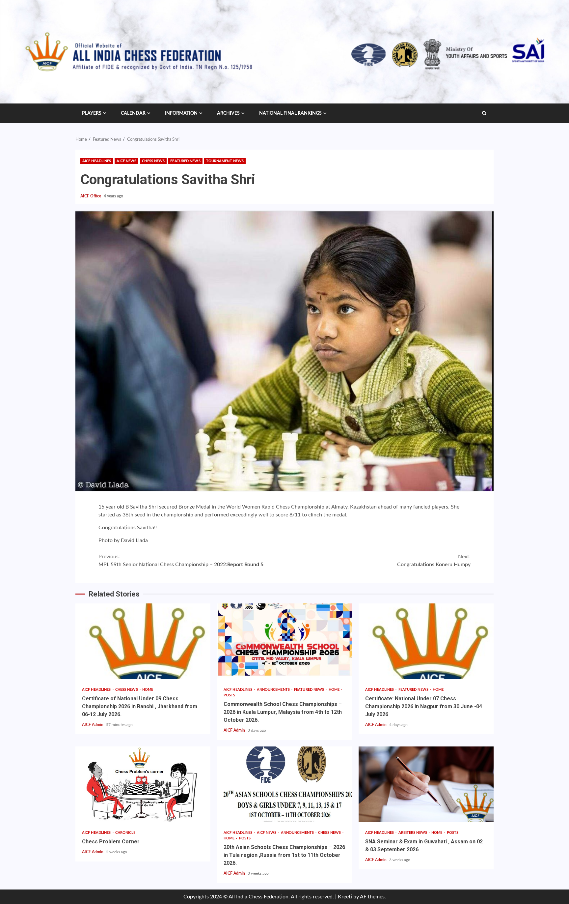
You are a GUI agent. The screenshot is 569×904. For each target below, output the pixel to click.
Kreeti (345, 896)
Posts (229, 695)
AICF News (126, 161)
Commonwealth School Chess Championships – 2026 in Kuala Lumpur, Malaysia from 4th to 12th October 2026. (284, 641)
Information (181, 113)
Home (147, 689)
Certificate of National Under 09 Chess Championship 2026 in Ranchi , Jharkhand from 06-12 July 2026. (142, 641)
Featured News (185, 161)
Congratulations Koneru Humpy (434, 560)
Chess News (153, 161)
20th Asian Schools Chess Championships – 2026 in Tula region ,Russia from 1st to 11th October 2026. (284, 784)
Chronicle (125, 832)
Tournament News (225, 161)
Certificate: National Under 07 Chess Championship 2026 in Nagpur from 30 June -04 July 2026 (426, 641)
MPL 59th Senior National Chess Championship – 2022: (180, 560)
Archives (228, 113)
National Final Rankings (290, 113)
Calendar (133, 113)
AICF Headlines (96, 161)
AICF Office (91, 196)
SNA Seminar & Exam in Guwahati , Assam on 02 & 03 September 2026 (426, 784)
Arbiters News (413, 832)
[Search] (484, 113)
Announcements (274, 689)
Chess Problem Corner (142, 784)
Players (91, 113)
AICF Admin (93, 725)
